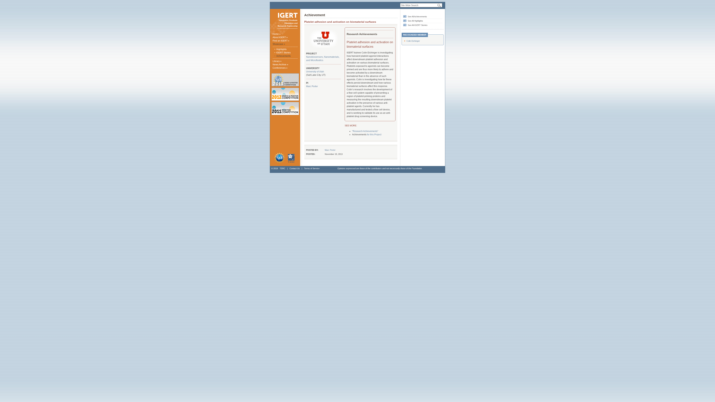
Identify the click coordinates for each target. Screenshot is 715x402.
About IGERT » (280, 37)
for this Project (374, 134)
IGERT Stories (283, 52)
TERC (282, 168)
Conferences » (280, 68)
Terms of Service (312, 168)
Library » (277, 61)
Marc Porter (312, 86)
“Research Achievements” (365, 131)
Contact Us (295, 168)
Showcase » (279, 44)
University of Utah (315, 71)
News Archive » (280, 64)
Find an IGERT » (281, 40)
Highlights (281, 49)
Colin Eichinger (413, 41)
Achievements (283, 56)
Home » (277, 34)
